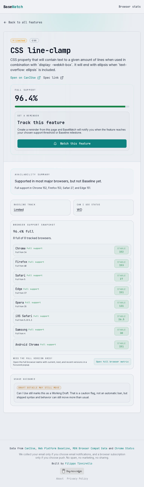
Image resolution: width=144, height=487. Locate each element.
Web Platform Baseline (54, 448)
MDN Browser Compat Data (90, 448)
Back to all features (25, 22)
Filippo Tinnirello (78, 463)
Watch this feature (75, 144)
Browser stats (130, 7)
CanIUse (30, 448)
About (60, 478)
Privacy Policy (77, 478)
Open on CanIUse (23, 78)
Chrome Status (124, 448)
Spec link (50, 78)
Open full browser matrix (112, 361)
